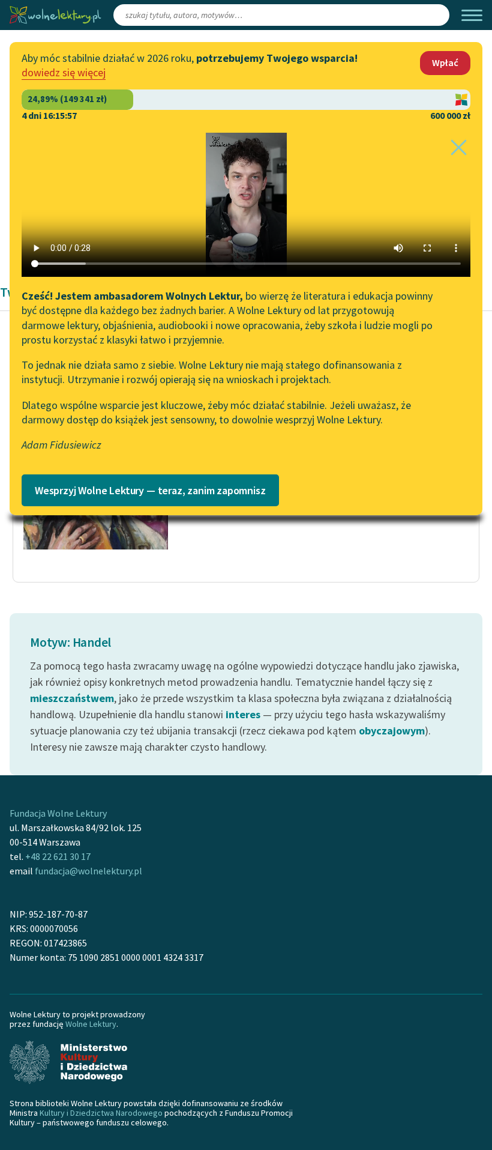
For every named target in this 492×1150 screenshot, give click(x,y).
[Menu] (471, 15)
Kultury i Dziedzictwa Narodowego (101, 1112)
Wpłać (445, 62)
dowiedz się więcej (64, 72)
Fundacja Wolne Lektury (58, 813)
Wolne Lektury (90, 1023)
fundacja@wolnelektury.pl (88, 871)
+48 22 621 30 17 (58, 856)
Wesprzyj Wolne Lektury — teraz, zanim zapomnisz (150, 490)
